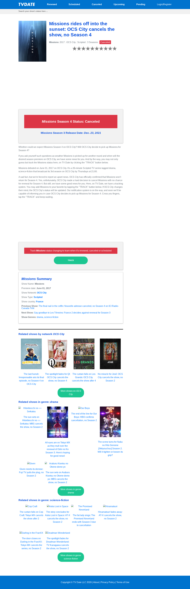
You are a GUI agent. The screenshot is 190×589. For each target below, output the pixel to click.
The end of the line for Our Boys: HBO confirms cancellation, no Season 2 (84, 417)
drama (40, 317)
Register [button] (167, 4)
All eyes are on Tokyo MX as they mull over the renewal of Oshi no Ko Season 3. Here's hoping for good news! (57, 449)
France (39, 301)
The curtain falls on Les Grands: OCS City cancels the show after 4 (84, 377)
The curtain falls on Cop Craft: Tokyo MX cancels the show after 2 (31, 515)
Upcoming (119, 4)
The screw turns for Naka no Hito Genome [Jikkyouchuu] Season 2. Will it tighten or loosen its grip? (110, 448)
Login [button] (160, 4)
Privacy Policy (108, 582)
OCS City (42, 293)
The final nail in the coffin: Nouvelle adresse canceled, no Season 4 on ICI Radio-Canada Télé (70, 307)
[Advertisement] (70, 87)
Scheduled (74, 4)
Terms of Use (122, 582)
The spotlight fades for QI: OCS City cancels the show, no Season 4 (57, 377)
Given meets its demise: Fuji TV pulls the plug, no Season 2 (31, 472)
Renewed (52, 4)
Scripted (38, 297)
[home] (26, 5)
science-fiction (51, 317)
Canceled (97, 4)
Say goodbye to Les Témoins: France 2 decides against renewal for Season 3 (72, 312)
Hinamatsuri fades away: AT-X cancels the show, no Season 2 (110, 515)
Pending (140, 4)
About (96, 582)
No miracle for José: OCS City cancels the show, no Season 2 (110, 377)
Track (71, 260)
